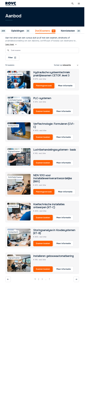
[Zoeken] (72, 3)
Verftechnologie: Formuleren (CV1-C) (53, 125)
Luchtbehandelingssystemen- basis (54, 149)
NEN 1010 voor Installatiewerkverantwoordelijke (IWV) (52, 178)
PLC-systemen (42, 98)
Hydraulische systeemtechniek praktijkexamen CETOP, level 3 (51, 74)
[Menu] (79, 3)
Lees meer (9, 44)
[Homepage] (10, 3)
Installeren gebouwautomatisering (53, 256)
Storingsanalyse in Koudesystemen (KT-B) (54, 231)
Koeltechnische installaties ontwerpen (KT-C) (49, 206)
